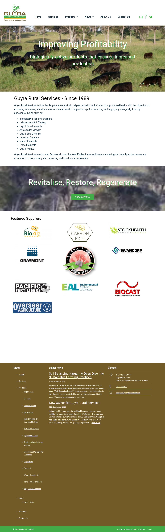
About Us (106, 17)
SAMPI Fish (29, 392)
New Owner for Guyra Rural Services (74, 403)
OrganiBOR (28, 461)
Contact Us (124, 17)
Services (53, 17)
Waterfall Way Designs (143, 529)
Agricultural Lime (31, 435)
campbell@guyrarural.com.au (128, 393)
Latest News (29, 502)
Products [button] (70, 17)
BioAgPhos (28, 412)
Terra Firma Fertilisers (33, 482)
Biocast (27, 399)
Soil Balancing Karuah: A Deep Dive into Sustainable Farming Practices (76, 375)
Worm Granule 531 (32, 475)
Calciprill (27, 468)
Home (38, 17)
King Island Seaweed (32, 489)
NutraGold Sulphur (31, 429)
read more (81, 397)
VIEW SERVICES (82, 197)
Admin (119, 529)
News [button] (88, 17)
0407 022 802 (121, 387)
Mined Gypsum (30, 405)
